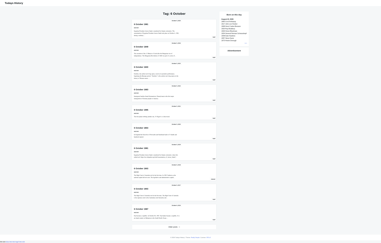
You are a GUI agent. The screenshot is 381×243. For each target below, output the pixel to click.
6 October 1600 (141, 67)
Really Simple (195, 237)
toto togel (15, 242)
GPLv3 (208, 237)
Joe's (246, 43)
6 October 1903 (141, 168)
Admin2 (213, 179)
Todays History (14, 3)
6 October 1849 (141, 47)
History (136, 27)
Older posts (173, 227)
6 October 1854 (141, 128)
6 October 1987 (141, 209)
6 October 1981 (141, 24)
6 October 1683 (141, 89)
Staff (214, 37)
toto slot (22, 242)
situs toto (9, 242)
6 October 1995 (141, 110)
